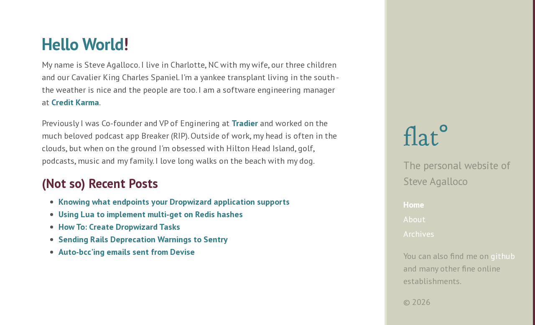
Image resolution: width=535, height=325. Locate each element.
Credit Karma (75, 102)
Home (413, 204)
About (414, 219)
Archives (418, 234)
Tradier (245, 123)
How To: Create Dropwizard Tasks (119, 226)
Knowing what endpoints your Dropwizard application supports (174, 201)
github (503, 256)
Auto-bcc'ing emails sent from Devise (127, 251)
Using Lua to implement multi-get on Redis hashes (151, 214)
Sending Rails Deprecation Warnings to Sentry (143, 239)
